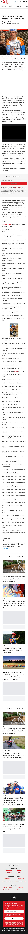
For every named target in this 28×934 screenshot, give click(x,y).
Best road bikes (7, 878)
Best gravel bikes (20, 878)
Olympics (19, 872)
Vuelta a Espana (6, 224)
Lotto (20, 69)
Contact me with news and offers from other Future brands (14, 915)
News (3, 13)
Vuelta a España (9, 872)
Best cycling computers (20, 881)
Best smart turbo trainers (7, 881)
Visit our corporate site (19, 928)
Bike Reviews (20, 887)
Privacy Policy (18, 923)
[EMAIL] (4, 540)
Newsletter (23, 58)
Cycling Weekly (7, 22)
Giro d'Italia (19, 870)
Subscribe (19, 1)
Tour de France (9, 870)
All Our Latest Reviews (7, 887)
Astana (16, 371)
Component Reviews (7, 889)
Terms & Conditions (12, 924)
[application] (14, 132)
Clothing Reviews (20, 889)
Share (5, 58)
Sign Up (14, 918)
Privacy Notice (19, 188)
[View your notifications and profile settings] (13, 2)
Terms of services (17, 187)
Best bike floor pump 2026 (15, 6)
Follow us (16, 58)
